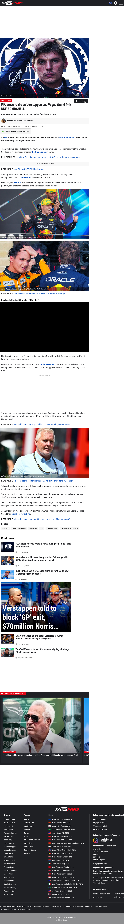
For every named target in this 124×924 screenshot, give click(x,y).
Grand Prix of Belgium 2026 (62, 853)
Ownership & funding (8, 909)
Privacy (28, 909)
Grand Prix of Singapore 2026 (63, 877)
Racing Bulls (28, 847)
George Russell (9, 860)
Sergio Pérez (8, 894)
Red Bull (17, 182)
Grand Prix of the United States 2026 (65, 881)
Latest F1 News (6, 100)
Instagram (61, 906)
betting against (39, 152)
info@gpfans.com (100, 864)
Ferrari (26, 833)
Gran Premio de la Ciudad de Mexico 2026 (67, 884)
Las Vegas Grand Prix (69, 528)
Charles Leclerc (9, 823)
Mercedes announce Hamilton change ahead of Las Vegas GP (42, 519)
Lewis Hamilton (9, 819)
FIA (5, 137)
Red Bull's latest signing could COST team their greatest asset (42, 424)
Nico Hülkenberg (10, 887)
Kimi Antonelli (9, 857)
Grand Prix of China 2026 (61, 823)
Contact (30, 906)
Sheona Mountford (14, 121)
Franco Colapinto (10, 833)
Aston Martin (29, 823)
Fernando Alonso (10, 870)
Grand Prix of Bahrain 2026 (62, 874)
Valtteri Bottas (9, 891)
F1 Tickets (21, 909)
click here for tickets (21, 514)
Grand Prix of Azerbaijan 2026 (63, 870)
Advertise (37, 906)
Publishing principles (85, 906)
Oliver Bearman (9, 864)
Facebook (45, 906)
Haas (26, 836)
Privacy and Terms (14, 906)
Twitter (53, 906)
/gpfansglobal (100, 819)
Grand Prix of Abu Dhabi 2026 (63, 898)
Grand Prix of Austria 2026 (62, 847)
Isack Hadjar (8, 840)
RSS (23, 906)
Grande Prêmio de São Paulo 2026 (64, 887)
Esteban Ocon (9, 867)
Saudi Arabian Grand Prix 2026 (63, 830)
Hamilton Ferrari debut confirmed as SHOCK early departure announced (48, 157)
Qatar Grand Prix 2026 (60, 894)
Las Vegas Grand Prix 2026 (62, 891)
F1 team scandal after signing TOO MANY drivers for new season (43, 481)
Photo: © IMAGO (6, 96)
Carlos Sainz (8, 853)
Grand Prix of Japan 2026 (61, 826)
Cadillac (27, 830)
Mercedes (33, 528)
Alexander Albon (10, 850)
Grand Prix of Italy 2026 (60, 864)
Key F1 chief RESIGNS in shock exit (30, 169)
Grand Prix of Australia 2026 (62, 819)
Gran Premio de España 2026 (63, 867)
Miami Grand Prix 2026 (60, 833)
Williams (27, 853)
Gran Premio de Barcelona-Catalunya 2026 (68, 843)
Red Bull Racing (30, 850)
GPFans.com (98, 897)
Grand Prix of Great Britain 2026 (64, 850)
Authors (3, 906)
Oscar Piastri (8, 830)
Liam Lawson (9, 843)
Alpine (26, 819)
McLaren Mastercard (32, 840)
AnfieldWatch (119, 897)
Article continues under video (44, 163)
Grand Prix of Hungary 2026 (62, 857)
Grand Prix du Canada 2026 (62, 836)
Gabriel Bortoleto (10, 884)
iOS (74, 906)
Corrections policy (100, 906)
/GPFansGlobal (101, 830)
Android (69, 906)
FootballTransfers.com (101, 894)
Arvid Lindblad (9, 877)
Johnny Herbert (48, 364)
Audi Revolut (29, 826)
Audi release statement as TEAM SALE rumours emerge (39, 293)
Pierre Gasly (8, 836)
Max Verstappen (66, 137)
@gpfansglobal (101, 823)
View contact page (99, 883)
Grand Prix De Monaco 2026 (62, 840)
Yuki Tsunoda (9, 881)
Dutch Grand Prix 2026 (60, 860)
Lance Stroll (8, 874)
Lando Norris (25, 177)
